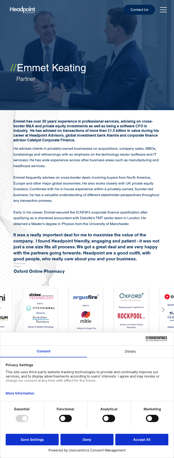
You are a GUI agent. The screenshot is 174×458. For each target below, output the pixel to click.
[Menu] (163, 9)
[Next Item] (163, 310)
